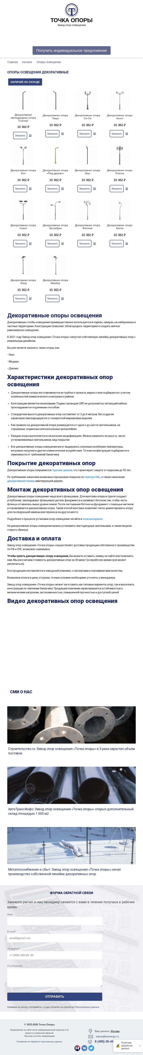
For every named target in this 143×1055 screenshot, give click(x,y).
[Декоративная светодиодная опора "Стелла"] (23, 100)
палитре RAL (92, 477)
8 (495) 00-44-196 (107, 1041)
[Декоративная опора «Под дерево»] (55, 155)
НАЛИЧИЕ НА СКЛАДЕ (25, 81)
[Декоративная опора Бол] (23, 155)
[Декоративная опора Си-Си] (87, 100)
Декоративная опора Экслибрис (55, 227)
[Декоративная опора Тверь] (55, 100)
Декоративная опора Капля (119, 227)
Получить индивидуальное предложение (71, 50)
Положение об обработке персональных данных (39, 1041)
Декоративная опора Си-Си (87, 117)
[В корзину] (30, 136)
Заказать (20, 135)
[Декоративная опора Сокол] (23, 210)
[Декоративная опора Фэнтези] (87, 210)
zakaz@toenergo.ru (107, 1036)
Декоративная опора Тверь (55, 117)
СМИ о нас (21, 692)
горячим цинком (62, 470)
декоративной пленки (20, 480)
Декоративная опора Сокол (23, 227)
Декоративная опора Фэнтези (87, 227)
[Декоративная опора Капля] (120, 210)
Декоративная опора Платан (119, 172)
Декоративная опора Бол (23, 172)
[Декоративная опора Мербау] (55, 265)
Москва (115, 1031)
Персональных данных (87, 1007)
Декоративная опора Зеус (87, 172)
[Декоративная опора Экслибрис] (55, 210)
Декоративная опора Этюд (23, 282)
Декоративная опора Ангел (119, 117)
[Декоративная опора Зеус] (87, 155)
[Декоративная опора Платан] (120, 155)
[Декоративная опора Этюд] (23, 265)
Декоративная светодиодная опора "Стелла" (23, 117)
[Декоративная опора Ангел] (120, 100)
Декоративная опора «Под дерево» (55, 172)
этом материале (93, 518)
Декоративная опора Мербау (55, 282)
